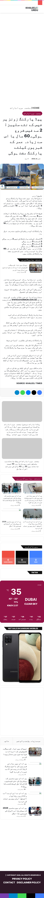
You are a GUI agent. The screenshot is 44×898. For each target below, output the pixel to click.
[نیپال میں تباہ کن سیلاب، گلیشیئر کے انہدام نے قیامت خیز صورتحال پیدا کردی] (35, 268)
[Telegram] (17, 392)
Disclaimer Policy (29, 882)
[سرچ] (41, 9)
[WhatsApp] (22, 392)
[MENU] (3, 9)
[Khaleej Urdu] (28, 9)
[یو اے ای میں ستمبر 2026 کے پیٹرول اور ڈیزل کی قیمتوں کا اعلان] (11, 514)
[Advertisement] (22, 37)
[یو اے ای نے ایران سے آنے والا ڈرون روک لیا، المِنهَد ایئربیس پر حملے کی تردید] (32, 514)
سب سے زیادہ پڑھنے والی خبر (28, 741)
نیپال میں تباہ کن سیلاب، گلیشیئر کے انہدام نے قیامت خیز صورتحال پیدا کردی (14, 267)
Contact (9, 882)
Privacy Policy (22, 878)
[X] (34, 392)
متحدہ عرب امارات (20, 108)
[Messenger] (28, 392)
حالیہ (6, 741)
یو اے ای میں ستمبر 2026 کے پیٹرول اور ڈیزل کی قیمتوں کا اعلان (11, 524)
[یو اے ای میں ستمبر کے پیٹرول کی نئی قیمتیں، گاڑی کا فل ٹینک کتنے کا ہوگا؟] (11, 488)
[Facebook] (39, 392)
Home (36, 108)
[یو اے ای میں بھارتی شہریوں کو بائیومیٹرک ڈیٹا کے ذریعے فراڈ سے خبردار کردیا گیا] (32, 488)
